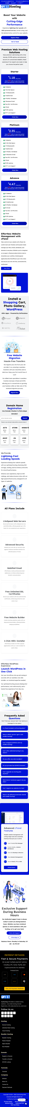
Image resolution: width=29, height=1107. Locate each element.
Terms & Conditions (20, 1101)
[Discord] (11, 1015)
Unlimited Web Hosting (8, 1028)
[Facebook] (5, 1012)
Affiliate (4, 1078)
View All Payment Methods (14, 988)
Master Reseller (6, 1040)
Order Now (15, 117)
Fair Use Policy (15, 1105)
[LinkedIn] (5, 1015)
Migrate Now (14, 392)
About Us (4, 1081)
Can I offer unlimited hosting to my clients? (13, 751)
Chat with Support (14, 933)
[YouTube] (2, 1015)
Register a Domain (7, 1056)
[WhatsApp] (2, 1012)
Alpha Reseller (6, 1043)
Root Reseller (5, 1046)
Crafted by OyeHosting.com (14, 1099)
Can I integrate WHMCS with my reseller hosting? (12, 743)
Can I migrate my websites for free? (13, 788)
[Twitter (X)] (14, 1012)
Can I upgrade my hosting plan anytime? (12, 772)
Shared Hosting (6, 1025)
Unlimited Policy (20, 1103)
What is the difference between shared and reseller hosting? (14, 795)
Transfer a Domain (7, 1059)
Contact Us (5, 1084)
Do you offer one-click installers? (12, 759)
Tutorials (4, 1071)
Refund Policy (9, 1103)
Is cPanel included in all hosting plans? (14, 728)
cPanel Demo (11, 867)
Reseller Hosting (6, 1037)
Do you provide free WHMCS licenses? (14, 765)
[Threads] (11, 1012)
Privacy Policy (8, 1101)
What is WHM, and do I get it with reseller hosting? (13, 735)
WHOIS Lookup (6, 1062)
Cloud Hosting (6, 1030)
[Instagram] (8, 1012)
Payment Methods (7, 1087)
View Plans (7, 268)
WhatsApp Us (15, 937)
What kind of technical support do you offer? (14, 781)
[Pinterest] (8, 1015)
